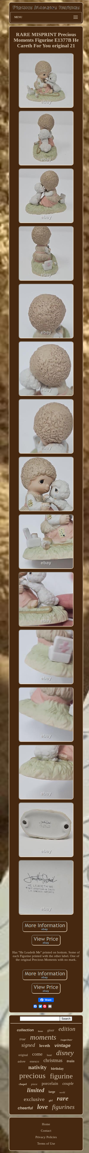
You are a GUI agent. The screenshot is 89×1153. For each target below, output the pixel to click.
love (42, 1106)
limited (35, 1090)
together (66, 1040)
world (62, 1092)
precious (32, 1075)
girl (50, 1100)
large (52, 1091)
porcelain (50, 1083)
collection (25, 1030)
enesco (34, 1061)
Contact (46, 1130)
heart (49, 1055)
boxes (40, 1031)
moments (43, 1037)
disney (65, 1053)
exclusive (34, 1099)
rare (62, 1098)
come (37, 1054)
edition (67, 1029)
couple (67, 1083)
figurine (61, 1076)
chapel (23, 1084)
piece (34, 1084)
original (23, 1055)
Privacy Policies (46, 1137)
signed (28, 1045)
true (22, 1038)
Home (46, 1124)
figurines (63, 1106)
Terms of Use (46, 1143)
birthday (57, 1068)
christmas (52, 1060)
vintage (62, 1045)
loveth (44, 1045)
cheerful (25, 1108)
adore (21, 1061)
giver (50, 1030)
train (70, 1061)
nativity (37, 1067)
